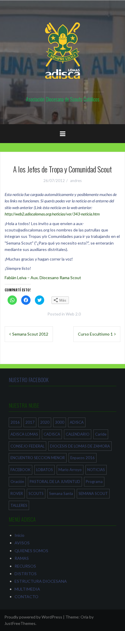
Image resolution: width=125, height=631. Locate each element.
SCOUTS (36, 493)
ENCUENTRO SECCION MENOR (37, 457)
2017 (30, 422)
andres (76, 180)
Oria (84, 616)
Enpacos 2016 (82, 457)
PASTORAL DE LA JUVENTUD (55, 481)
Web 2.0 (73, 313)
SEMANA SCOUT (93, 493)
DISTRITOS (26, 573)
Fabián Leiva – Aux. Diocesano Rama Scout (43, 277)
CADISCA (52, 434)
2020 (44, 422)
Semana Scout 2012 (30, 333)
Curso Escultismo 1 (95, 333)
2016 (15, 422)
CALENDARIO (78, 434)
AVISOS (22, 542)
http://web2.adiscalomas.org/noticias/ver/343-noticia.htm (52, 213)
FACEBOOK (20, 469)
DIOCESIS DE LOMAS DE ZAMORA (80, 446)
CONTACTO (26, 596)
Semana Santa (61, 493)
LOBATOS (44, 469)
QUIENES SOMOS (31, 550)
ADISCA (77, 422)
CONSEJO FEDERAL (27, 446)
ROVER (16, 493)
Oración (17, 481)
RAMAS (22, 558)
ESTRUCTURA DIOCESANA (41, 581)
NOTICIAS (96, 469)
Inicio (19, 535)
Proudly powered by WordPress (33, 616)
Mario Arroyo (70, 469)
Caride (100, 434)
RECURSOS (25, 566)
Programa (94, 481)
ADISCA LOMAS (24, 434)
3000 (59, 422)
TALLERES (18, 505)
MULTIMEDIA (27, 589)
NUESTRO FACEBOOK (29, 380)
